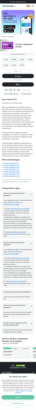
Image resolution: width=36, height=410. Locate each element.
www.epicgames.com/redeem (20, 209)
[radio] (6, 59)
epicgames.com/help (16, 232)
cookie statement (20, 391)
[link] (9, 27)
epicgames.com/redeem (11, 204)
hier (9, 330)
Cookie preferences (18, 403)
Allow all (18, 397)
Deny (18, 408)
